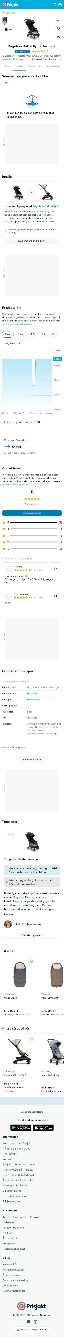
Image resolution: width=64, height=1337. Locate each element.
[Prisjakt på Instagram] (35, 1321)
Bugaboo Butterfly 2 (45, 206)
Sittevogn (32, 717)
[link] (32, 214)
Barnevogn (11, 13)
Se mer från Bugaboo (14, 747)
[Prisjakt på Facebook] (29, 1321)
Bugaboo (32, 693)
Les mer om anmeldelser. (15, 484)
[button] (8, 29)
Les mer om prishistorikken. (16, 323)
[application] (32, 382)
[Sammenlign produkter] (58, 37)
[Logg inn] (60, 4)
